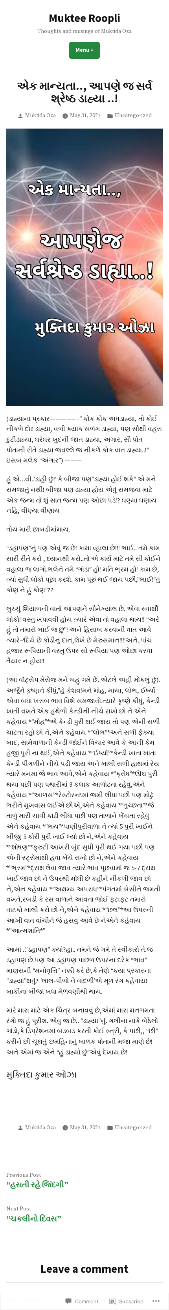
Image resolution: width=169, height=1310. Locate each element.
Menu (87, 49)
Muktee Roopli (84, 18)
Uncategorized (133, 115)
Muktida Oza (40, 115)
